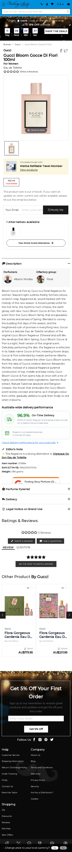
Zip (3, 809)
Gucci (17, 44)
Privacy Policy (38, 780)
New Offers (7, 834)
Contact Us (7, 786)
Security (35, 786)
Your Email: (12, 210)
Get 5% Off (36, 729)
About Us (35, 755)
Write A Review (24, 541)
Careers (34, 798)
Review (8, 547)
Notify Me (57, 210)
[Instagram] (40, 740)
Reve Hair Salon (9, 792)
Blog (33, 761)
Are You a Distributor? (42, 792)
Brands (7, 44)
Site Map (6, 828)
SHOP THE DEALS (56, 31)
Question (23, 547)
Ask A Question (52, 541)
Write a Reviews (29, 71)
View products (29, 169)
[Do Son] (13, 232)
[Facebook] (61, 51)
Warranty (36, 773)
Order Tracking (9, 773)
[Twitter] (66, 51)
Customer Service (10, 755)
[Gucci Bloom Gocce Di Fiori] (11, 148)
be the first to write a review (36, 564)
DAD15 (23, 20)
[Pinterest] (46, 740)
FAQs (4, 780)
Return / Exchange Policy (14, 767)
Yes (54, 848)
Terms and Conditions (42, 767)
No (63, 848)
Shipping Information (13, 761)
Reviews (6, 822)
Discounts (7, 816)
